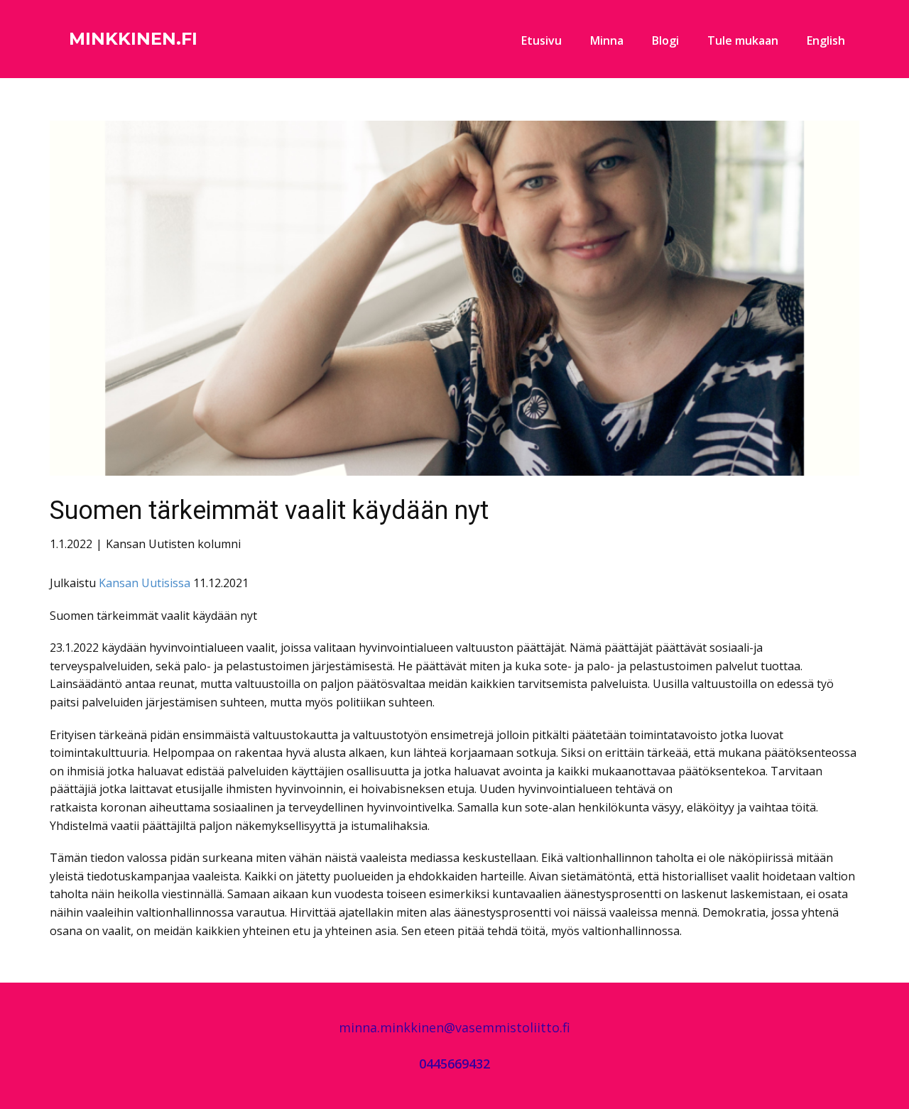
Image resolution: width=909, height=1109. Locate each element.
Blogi (665, 40)
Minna (607, 40)
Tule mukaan (742, 40)
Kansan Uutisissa (143, 583)
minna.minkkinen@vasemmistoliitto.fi (454, 1027)
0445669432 (454, 1063)
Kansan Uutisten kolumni (173, 544)
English (826, 40)
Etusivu (541, 40)
